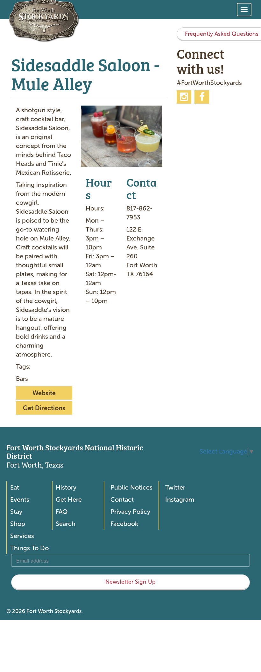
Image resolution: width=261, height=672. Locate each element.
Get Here (69, 499)
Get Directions (44, 408)
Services (22, 536)
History (66, 487)
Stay (16, 511)
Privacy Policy (130, 511)
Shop (17, 524)
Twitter (175, 487)
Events (19, 499)
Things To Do (29, 548)
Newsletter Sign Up (130, 581)
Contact (122, 499)
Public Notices (131, 487)
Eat (14, 487)
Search (65, 524)
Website (44, 393)
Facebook (124, 524)
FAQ (61, 511)
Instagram (179, 499)
